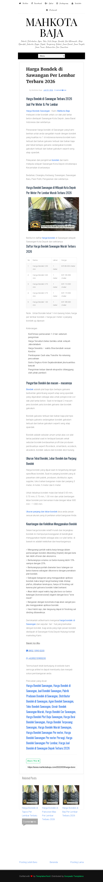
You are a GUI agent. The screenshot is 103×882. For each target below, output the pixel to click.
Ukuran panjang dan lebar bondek (41, 511)
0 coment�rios (60, 90)
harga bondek (48, 238)
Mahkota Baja (63, 111)
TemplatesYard (43, 876)
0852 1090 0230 (36, 650)
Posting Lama (77, 862)
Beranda (54, 862)
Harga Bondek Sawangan (38, 111)
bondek (55, 160)
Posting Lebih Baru (28, 862)
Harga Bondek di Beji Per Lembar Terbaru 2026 (70, 812)
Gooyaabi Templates (74, 876)
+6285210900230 (37, 658)
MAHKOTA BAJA (51, 26)
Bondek (29, 389)
